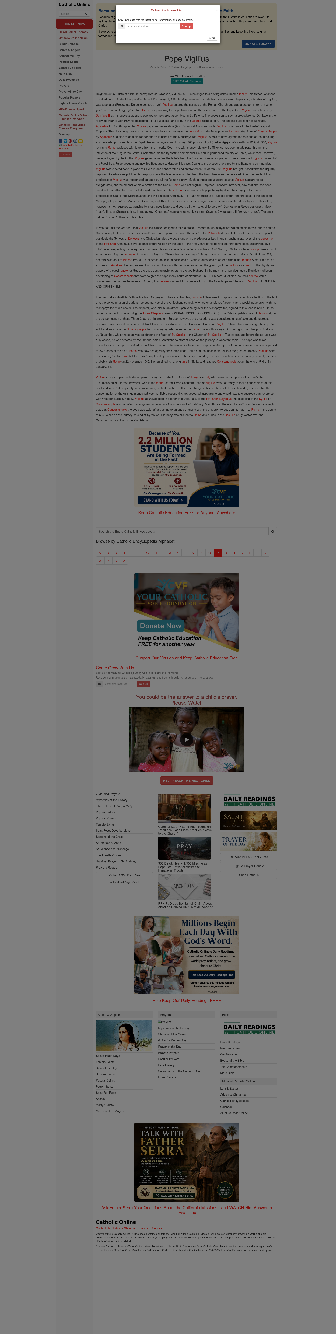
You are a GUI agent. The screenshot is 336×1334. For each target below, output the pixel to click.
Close (212, 37)
